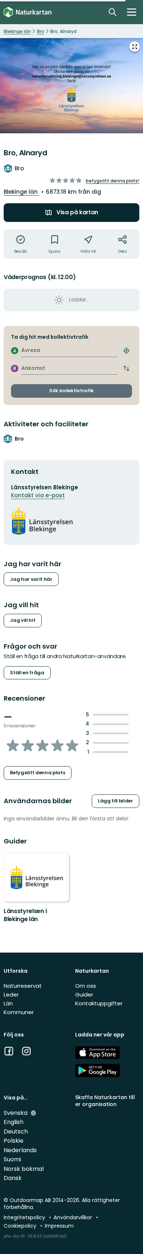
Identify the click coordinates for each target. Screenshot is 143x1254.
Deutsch (16, 1131)
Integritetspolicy (25, 1217)
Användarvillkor (74, 1217)
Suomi (12, 1159)
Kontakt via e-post (38, 495)
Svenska (16, 1113)
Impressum (59, 1225)
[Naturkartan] (27, 12)
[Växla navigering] (131, 12)
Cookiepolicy (21, 1225)
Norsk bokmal (24, 1169)
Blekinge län (21, 192)
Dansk (13, 1178)
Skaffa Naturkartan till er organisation (105, 1101)
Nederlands (20, 1150)
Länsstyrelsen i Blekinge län (25, 915)
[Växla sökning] (112, 12)
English (13, 1122)
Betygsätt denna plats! (112, 181)
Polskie (13, 1140)
